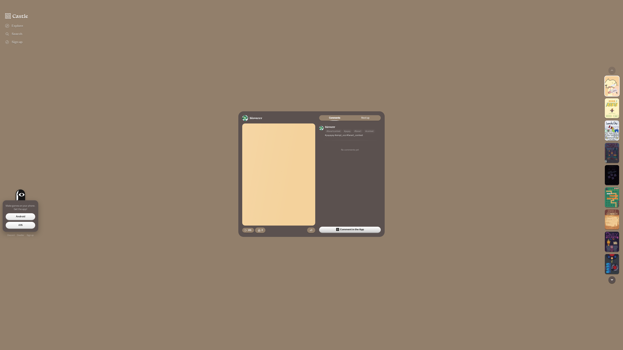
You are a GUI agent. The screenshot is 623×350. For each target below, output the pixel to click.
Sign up (30, 235)
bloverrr (256, 118)
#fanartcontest (334, 131)
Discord (10, 235)
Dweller (20, 235)
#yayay (347, 131)
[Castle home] (16, 16)
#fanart (357, 131)
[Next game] (612, 279)
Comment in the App (352, 229)
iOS (20, 225)
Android (20, 216)
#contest (369, 131)
